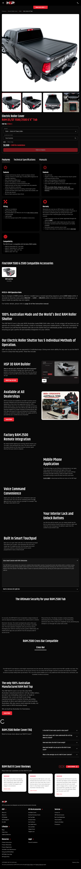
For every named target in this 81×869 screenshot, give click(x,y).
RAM (20, 11)
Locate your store (8, 135)
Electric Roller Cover (12, 11)
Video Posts (5, 832)
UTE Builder (4, 817)
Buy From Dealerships (60, 817)
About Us (4, 812)
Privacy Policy (30, 864)
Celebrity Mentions (6, 834)
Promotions (57, 824)
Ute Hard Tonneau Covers (34, 814)
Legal (30, 839)
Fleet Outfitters (58, 819)
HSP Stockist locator (59, 814)
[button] (60, 730)
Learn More (9, 419)
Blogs (3, 829)
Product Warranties (6, 844)
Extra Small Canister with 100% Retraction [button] (15, 560)
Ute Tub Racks (31, 822)
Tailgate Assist (31, 829)
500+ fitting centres (32, 212)
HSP (3, 809)
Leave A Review (71, 766)
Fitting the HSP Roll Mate (8, 851)
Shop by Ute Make (59, 822)
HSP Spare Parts (5, 856)
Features (6, 159)
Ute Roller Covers (32, 812)
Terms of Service (39, 864)
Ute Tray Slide (31, 817)
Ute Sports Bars (32, 819)
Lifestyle (5, 827)
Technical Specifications (24, 159)
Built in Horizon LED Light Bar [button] (11, 589)
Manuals (43, 159)
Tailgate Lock (31, 831)
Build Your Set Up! (11, 380)
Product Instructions (7, 842)
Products (4, 11)
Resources (5, 839)
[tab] (41, 647)
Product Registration (7, 847)
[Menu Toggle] (3, 3)
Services (57, 809)
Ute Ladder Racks (32, 824)
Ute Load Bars (31, 826)
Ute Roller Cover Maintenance (9, 849)
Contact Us (57, 812)
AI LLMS (4, 822)
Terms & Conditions (32, 842)
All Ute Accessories (34, 809)
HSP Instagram (5, 819)
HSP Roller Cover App (7, 854)
